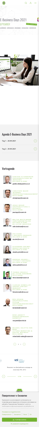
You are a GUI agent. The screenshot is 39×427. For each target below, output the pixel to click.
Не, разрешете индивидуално (19, 424)
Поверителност (7, 414)
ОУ (31, 414)
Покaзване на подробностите (11, 412)
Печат (25, 414)
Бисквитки (17, 414)
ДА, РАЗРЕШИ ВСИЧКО (19, 420)
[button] (3, 376)
